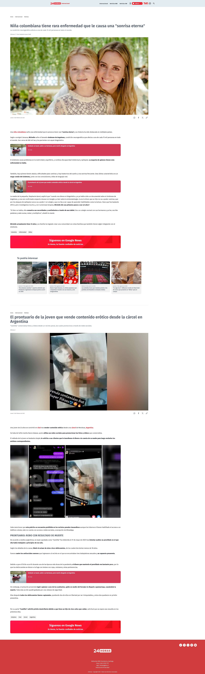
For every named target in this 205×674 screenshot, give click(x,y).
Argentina (32, 617)
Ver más (30, 150)
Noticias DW (123, 3)
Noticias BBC (114, 3)
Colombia (14, 232)
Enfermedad (22, 232)
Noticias (26, 17)
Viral (20, 617)
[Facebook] (138, 117)
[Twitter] (142, 117)
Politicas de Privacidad (102, 667)
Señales (137, 3)
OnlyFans (13, 617)
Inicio (11, 17)
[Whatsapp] (134, 117)
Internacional (104, 3)
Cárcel (25, 617)
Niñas (30, 232)
